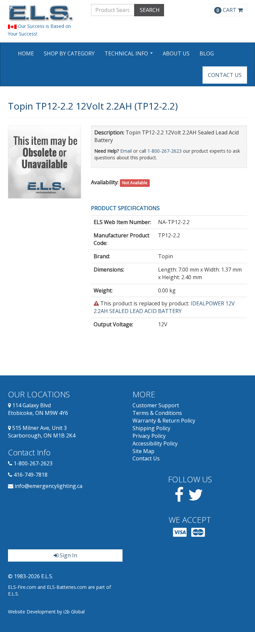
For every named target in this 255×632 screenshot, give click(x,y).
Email (126, 151)
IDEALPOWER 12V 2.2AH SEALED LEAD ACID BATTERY (164, 307)
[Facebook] (179, 498)
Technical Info (129, 55)
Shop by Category (69, 53)
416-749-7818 (30, 474)
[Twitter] (195, 498)
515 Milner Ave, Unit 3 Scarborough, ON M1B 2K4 (41, 431)
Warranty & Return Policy (163, 420)
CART (227, 10)
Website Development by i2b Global (46, 611)
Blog (207, 53)
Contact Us (225, 75)
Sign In (67, 555)
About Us (176, 53)
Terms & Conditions (157, 413)
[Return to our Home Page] (44, 13)
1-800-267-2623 (164, 151)
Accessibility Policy (155, 443)
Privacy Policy (149, 435)
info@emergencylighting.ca (48, 486)
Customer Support (155, 405)
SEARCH (149, 10)
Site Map (143, 451)
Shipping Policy (151, 428)
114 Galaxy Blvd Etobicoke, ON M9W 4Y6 (38, 409)
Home (26, 53)
